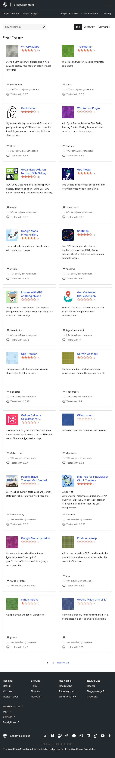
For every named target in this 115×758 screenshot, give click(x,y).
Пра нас (7, 680)
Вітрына (35, 680)
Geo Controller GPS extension (87, 294)
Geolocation (28, 108)
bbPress (9, 716)
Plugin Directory (11, 13)
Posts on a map (87, 538)
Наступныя (63, 662)
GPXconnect (85, 415)
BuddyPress (11, 722)
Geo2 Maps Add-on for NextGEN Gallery (34, 171)
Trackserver (85, 46)
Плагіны (35, 691)
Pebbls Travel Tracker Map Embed (34, 478)
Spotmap (83, 231)
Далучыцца (93, 680)
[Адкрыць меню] (110, 4)
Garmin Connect (87, 353)
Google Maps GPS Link (91, 599)
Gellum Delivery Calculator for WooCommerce (31, 417)
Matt (7, 711)
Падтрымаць (96, 691)
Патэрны (36, 696)
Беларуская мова (20, 735)
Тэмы (34, 685)
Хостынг (8, 691)
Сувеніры (93, 696)
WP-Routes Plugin (88, 108)
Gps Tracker (29, 353)
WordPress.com (13, 706)
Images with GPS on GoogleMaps (32, 294)
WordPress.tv (68, 696)
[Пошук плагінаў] (44, 27)
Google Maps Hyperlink (35, 538)
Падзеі (91, 685)
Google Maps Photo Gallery (29, 232)
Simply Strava (29, 599)
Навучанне (65, 680)
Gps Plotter (84, 169)
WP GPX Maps (30, 46)
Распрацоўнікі (67, 691)
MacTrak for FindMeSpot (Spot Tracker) (92, 478)
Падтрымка (65, 685)
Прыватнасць (10, 696)
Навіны (7, 685)
